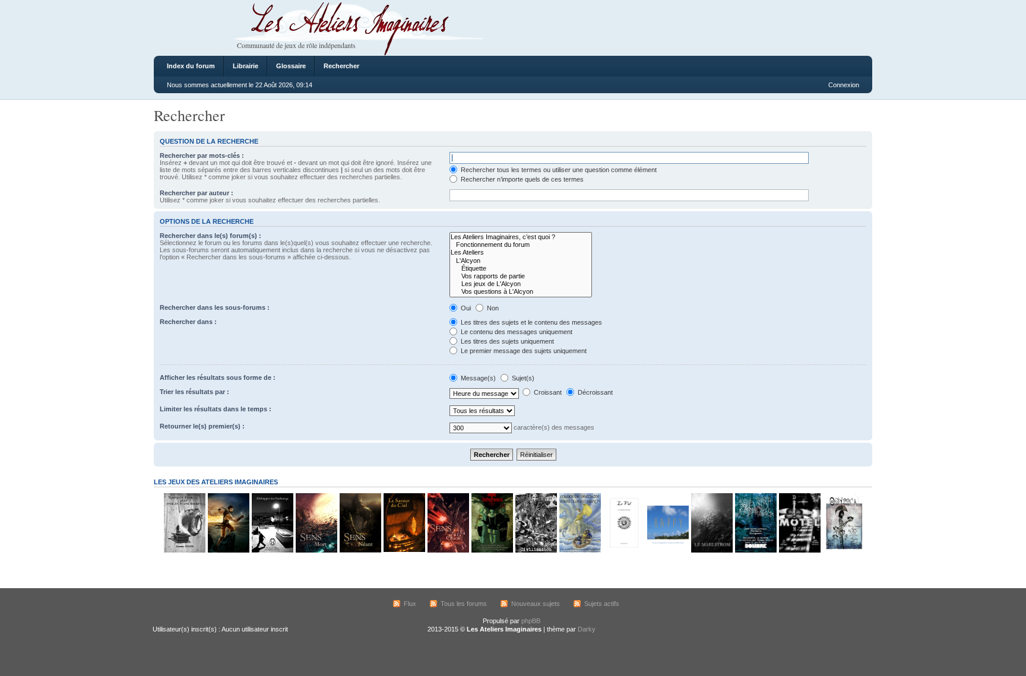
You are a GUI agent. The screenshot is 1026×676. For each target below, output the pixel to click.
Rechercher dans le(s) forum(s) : (210, 235)
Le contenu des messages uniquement (515, 331)
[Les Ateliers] (521, 252)
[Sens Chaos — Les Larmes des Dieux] (447, 550)
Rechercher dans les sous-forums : (215, 307)
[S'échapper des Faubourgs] (272, 550)
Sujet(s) (522, 378)
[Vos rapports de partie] (521, 276)
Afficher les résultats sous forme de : (218, 377)
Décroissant (594, 392)
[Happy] (667, 550)
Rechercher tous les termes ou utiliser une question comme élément (558, 169)
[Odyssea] (843, 550)
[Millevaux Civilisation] (535, 550)
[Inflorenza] (491, 550)
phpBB (530, 620)
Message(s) (478, 378)
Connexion (843, 84)
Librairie (245, 65)
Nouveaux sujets (535, 603)
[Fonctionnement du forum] (521, 245)
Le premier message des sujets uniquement (523, 350)
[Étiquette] (521, 268)
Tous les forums (464, 603)
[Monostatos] (228, 550)
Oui (465, 308)
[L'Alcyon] (521, 261)
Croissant (547, 392)
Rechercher (341, 65)
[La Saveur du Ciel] (403, 550)
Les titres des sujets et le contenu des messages (530, 322)
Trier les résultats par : (194, 391)
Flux (410, 603)
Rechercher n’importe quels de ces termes (521, 179)
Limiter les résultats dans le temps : (215, 408)
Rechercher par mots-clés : (202, 155)
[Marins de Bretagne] (579, 550)
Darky (587, 629)
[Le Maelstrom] (711, 550)
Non (492, 308)
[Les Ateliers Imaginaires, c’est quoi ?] (521, 237)
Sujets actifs (601, 603)
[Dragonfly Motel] (799, 550)
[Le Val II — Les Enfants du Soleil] (623, 550)
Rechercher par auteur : (196, 192)
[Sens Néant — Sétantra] (359, 550)
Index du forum (191, 65)
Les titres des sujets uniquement (506, 341)
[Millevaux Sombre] (755, 550)
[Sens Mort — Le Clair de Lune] (315, 550)
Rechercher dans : (188, 321)
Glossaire (291, 65)
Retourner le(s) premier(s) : (202, 426)
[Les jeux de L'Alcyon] (521, 284)
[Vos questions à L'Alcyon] (521, 292)
